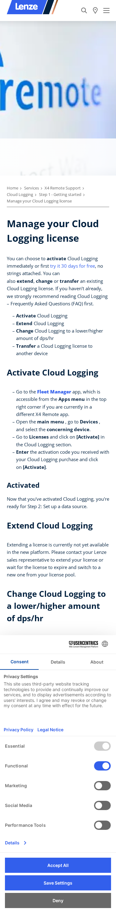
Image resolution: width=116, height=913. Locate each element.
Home (12, 188)
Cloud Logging (20, 194)
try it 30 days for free (72, 266)
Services (31, 188)
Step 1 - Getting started (60, 194)
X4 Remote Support (63, 188)
